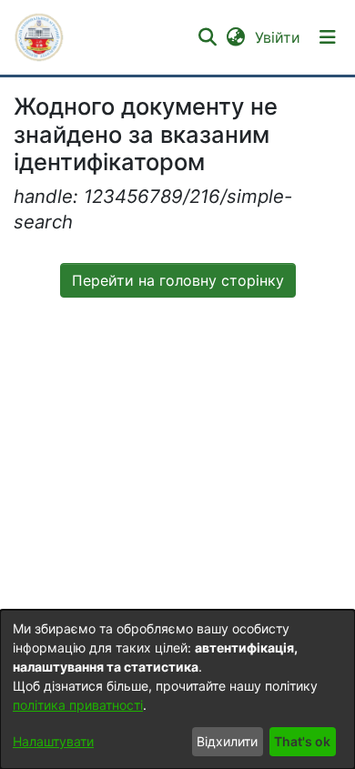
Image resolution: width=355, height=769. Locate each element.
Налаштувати (53, 741)
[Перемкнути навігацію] (327, 37)
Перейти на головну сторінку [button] (178, 280)
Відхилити (227, 741)
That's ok (302, 741)
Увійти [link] (278, 37)
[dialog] (177, 689)
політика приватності (78, 705)
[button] (39, 37)
